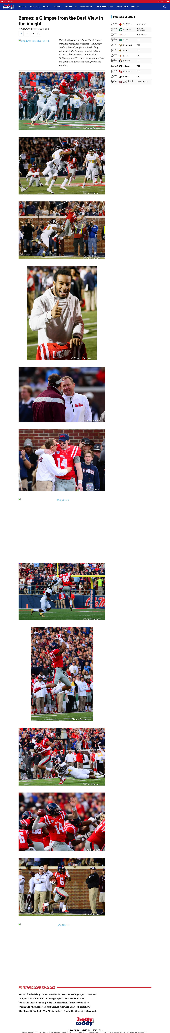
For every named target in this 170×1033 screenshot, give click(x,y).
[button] (164, 7)
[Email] (32, 33)
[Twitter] (165, 1)
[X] (26, 33)
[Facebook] (159, 1)
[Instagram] (162, 1)
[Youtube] (168, 1)
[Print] (38, 33)
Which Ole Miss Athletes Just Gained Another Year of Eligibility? (54, 1006)
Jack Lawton (26, 29)
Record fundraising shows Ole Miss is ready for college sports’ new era (58, 994)
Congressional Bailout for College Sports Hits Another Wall (52, 998)
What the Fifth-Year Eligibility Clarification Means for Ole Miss (54, 1002)
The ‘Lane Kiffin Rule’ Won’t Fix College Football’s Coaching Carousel (57, 1010)
